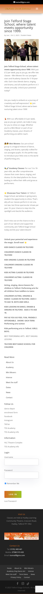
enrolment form (11, 412)
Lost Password (10, 501)
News (8, 392)
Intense (9, 377)
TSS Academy (9, 428)
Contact (9, 397)
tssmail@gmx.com (17, 555)
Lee (8, 35)
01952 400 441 (16, 549)
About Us (10, 362)
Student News (26, 35)
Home (9, 568)
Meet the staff (12, 382)
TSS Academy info (11, 432)
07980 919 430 (18, 552)
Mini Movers (11, 372)
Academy (10, 367)
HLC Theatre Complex (13, 442)
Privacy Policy (16, 577)
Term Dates (23, 574)
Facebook (8, 416)
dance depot (9, 408)
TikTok (7, 424)
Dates (8, 387)
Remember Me (13, 483)
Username (8, 457)
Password (8, 470)
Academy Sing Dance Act (16, 571)
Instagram (8, 420)
